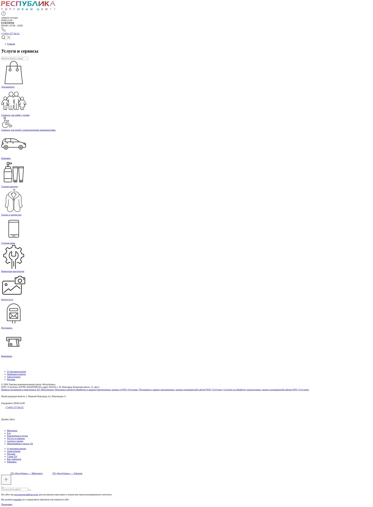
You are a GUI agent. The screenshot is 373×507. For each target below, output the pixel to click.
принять (18, 499)
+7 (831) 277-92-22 (14, 407)
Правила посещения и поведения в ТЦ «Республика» (27, 389)
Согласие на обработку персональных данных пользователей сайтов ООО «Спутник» (266, 389)
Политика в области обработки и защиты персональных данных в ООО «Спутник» (96, 389)
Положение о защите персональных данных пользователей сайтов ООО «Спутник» (181, 389)
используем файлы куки (26, 494)
